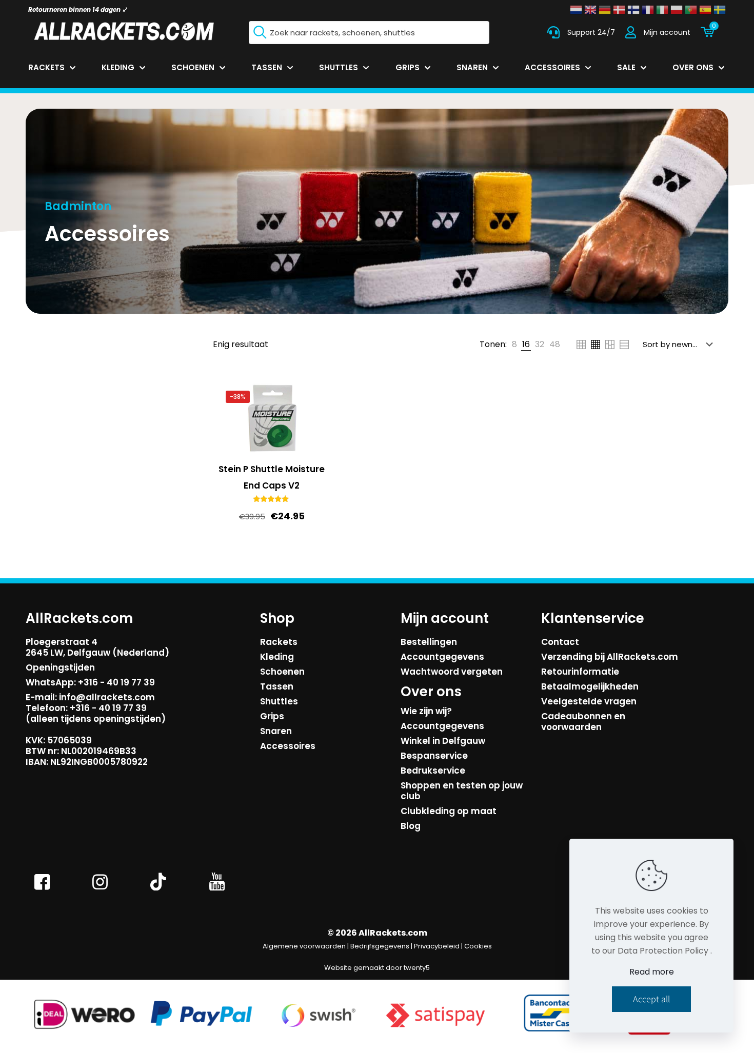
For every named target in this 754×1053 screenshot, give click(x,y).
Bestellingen (429, 642)
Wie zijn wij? (426, 711)
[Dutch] (576, 10)
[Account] (630, 32)
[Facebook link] (42, 889)
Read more (651, 972)
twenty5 (417, 968)
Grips (272, 716)
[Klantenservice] (553, 32)
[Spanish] (705, 10)
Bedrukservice (433, 770)
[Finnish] (633, 10)
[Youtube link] (217, 889)
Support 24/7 (591, 32)
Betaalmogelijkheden (590, 686)
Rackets (278, 642)
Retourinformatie (580, 671)
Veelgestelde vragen (589, 701)
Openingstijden (60, 667)
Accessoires (287, 746)
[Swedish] (719, 10)
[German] (605, 10)
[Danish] (619, 10)
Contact (560, 642)
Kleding (277, 657)
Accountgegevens (442, 657)
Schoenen (282, 671)
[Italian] (662, 10)
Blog (411, 826)
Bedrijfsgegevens (379, 946)
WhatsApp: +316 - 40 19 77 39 (90, 682)
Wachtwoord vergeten (452, 671)
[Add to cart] (311, 397)
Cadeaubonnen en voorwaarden (583, 721)
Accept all (651, 999)
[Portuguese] (691, 10)
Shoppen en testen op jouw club (462, 790)
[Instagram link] (100, 889)
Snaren (276, 731)
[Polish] (676, 10)
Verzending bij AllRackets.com (609, 657)
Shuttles (279, 701)
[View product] (311, 419)
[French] (648, 10)
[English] (590, 10)
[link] (514, 344)
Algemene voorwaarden (304, 946)
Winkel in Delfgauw (443, 741)
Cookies (478, 946)
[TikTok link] (158, 889)
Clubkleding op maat (449, 811)
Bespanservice (434, 756)
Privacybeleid (437, 946)
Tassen (276, 686)
